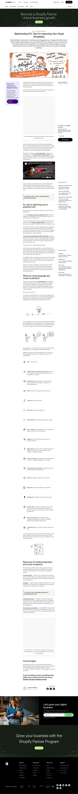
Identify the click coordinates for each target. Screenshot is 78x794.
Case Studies (21, 6)
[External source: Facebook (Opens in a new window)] (47, 689)
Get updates (65, 139)
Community (25, 2)
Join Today (39, 22)
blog (33, 31)
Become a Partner (10, 101)
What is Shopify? (23, 765)
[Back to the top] (6, 763)
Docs (20, 2)
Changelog (49, 777)
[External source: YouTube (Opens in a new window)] (63, 785)
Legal (29, 786)
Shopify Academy (34, 2)
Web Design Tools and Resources (65, 185)
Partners (35, 772)
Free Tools (49, 775)
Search (69, 6)
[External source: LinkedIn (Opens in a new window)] (54, 689)
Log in (62, 2)
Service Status (63, 772)
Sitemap (41, 786)
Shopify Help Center (64, 765)
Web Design (60, 253)
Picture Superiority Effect (38, 222)
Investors (21, 772)
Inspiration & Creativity (41, 31)
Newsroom (21, 775)
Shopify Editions (22, 768)
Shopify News (13, 6)
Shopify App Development (63, 191)
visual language (41, 281)
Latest (27, 6)
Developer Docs (36, 765)
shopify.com (56, 2)
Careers (21, 770)
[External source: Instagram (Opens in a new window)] (66, 785)
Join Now (69, 2)
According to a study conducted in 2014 (37, 214)
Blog (6, 6)
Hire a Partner (63, 770)
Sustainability (22, 777)
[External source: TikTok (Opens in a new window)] (69, 785)
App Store (35, 770)
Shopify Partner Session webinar (41, 154)
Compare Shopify (50, 768)
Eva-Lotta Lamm (41, 153)
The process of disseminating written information (35, 236)
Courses (48, 772)
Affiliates (35, 775)
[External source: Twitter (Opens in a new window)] (51, 689)
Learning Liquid (61, 259)
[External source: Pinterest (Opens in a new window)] (60, 788)
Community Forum (64, 768)
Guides (48, 770)
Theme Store (36, 768)
